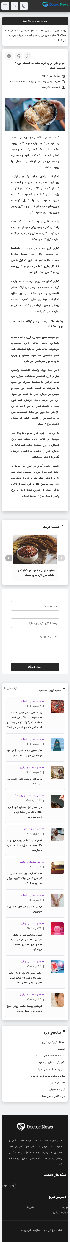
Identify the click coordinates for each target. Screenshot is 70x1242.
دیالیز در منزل (58, 1073)
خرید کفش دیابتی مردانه (52, 1086)
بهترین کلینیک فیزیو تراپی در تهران (47, 1066)
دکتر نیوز (28, 1220)
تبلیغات (64, 1198)
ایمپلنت (61, 1039)
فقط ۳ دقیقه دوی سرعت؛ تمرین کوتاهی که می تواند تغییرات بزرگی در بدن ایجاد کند (24, 869)
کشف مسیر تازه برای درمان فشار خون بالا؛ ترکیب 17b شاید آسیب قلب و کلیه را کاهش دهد (25, 968)
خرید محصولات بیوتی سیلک (50, 1046)
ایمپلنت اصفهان (57, 1080)
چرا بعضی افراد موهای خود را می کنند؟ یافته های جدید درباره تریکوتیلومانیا (25, 802)
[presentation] (61, 548)
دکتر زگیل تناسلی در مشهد (52, 1053)
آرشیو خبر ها (10, 679)
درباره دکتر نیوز (60, 1203)
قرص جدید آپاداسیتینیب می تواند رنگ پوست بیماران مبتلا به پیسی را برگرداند (24, 835)
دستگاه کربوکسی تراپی (53, 1033)
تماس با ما (30, 1198)
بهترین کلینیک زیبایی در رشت (50, 1059)
